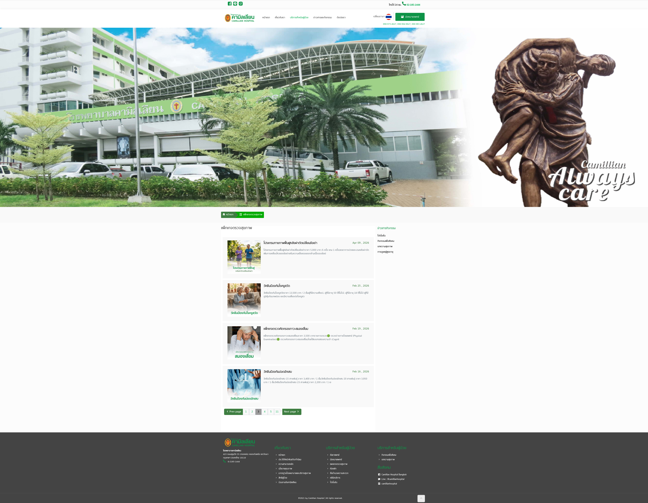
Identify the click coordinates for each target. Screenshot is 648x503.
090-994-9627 (404, 24)
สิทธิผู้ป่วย (282, 478)
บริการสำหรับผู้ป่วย (299, 18)
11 (277, 412)
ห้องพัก (332, 469)
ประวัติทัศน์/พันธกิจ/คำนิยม (289, 459)
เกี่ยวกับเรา (280, 18)
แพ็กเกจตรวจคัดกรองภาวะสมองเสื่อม (286, 329)
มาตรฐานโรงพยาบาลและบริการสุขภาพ (294, 473)
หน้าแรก (266, 18)
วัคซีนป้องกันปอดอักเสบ (278, 372)
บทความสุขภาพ (385, 247)
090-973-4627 (389, 24)
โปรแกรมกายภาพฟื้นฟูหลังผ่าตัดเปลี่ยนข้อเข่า (290, 243)
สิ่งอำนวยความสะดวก (338, 473)
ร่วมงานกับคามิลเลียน (287, 482)
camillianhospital (389, 484)
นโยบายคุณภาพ (285, 469)
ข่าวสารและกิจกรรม (322, 18)
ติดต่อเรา (341, 18)
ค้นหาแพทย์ (334, 455)
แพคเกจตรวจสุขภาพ (338, 464)
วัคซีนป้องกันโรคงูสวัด (277, 286)
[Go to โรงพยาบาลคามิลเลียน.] (228, 215)
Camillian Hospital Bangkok (394, 474)
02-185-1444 (413, 5)
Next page (290, 412)
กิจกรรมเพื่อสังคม (385, 241)
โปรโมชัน (333, 482)
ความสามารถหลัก (285, 464)
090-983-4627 (418, 24)
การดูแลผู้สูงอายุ (385, 252)
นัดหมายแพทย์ (335, 459)
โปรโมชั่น (381, 236)
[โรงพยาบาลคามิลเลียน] (239, 17)
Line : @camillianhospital (392, 479)
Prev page (235, 412)
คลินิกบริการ (334, 478)
